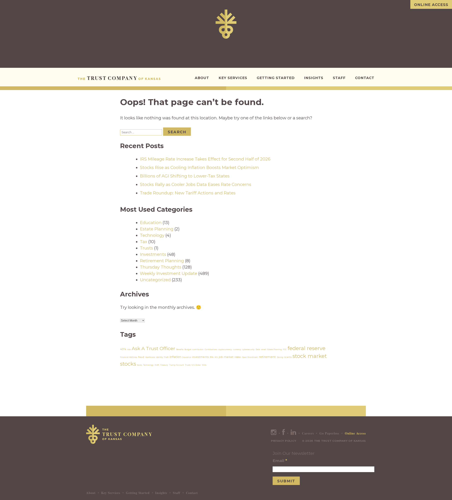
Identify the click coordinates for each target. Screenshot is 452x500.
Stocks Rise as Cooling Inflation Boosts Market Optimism (199, 167)
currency (237, 349)
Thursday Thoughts (160, 267)
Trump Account (176, 365)
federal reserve (306, 348)
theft (157, 365)
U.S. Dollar (196, 365)
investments (200, 357)
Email (280, 460)
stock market (310, 356)
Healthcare (150, 357)
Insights (313, 78)
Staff (339, 78)
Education (151, 222)
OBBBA (237, 357)
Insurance (186, 357)
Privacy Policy (283, 440)
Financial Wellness (128, 357)
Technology (152, 235)
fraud (141, 357)
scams (288, 357)
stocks (128, 364)
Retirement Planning (162, 260)
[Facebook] (283, 433)
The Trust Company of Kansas (120, 78)
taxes (139, 365)
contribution (198, 349)
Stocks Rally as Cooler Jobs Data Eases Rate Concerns (195, 184)
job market (226, 357)
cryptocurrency (225, 349)
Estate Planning (156, 228)
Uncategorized (155, 279)
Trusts (146, 248)
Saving (280, 357)
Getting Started (276, 78)
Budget (188, 349)
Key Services (233, 78)
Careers (308, 433)
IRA (211, 357)
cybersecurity (248, 349)
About (202, 78)
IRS (216, 357)
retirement (267, 357)
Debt (258, 349)
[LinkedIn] (293, 433)
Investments (153, 254)
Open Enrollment (250, 357)
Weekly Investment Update (168, 273)
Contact (364, 78)
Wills (204, 365)
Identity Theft (162, 357)
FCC (285, 349)
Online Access (431, 4)
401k (123, 349)
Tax (143, 241)
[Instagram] (273, 433)
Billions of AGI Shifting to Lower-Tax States (185, 175)
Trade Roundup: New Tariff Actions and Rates (188, 192)
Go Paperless (329, 433)
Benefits (179, 349)
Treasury (164, 365)
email (263, 349)
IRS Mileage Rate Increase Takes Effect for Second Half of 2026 (205, 159)
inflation (175, 357)
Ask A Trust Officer (153, 348)
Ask (129, 349)
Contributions (211, 349)
